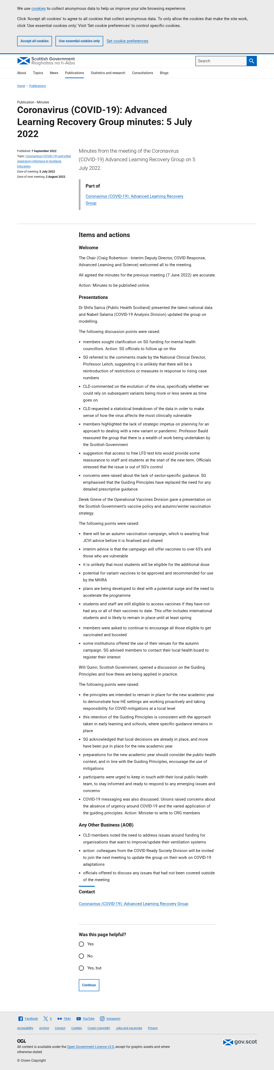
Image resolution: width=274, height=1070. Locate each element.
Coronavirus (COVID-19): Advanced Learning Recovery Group (133, 903)
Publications (74, 73)
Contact (60, 1028)
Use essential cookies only (79, 41)
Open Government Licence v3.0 (90, 1047)
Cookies (76, 1028)
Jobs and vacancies (129, 1028)
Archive (44, 1028)
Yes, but (94, 968)
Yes (90, 944)
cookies (38, 8)
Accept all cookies (35, 41)
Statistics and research (108, 73)
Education (24, 166)
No (90, 956)
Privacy (153, 1028)
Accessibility (25, 1028)
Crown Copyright (99, 1028)
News (54, 73)
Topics (38, 73)
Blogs (164, 73)
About (21, 73)
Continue (89, 985)
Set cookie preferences (127, 41)
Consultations (142, 73)
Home (21, 86)
